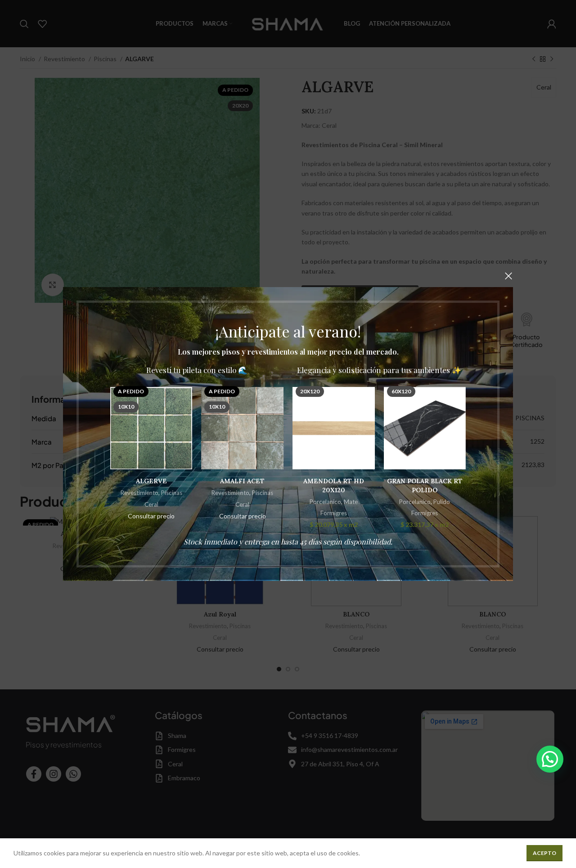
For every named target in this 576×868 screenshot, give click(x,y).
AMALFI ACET (242, 481)
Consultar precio (151, 516)
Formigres (333, 513)
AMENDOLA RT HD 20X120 (333, 485)
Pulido (441, 501)
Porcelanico (325, 501)
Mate (351, 501)
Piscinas (171, 493)
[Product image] (333, 428)
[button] (549, 759)
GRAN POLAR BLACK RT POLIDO (425, 485)
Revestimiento (139, 493)
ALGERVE (151, 481)
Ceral (151, 504)
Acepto (544, 853)
